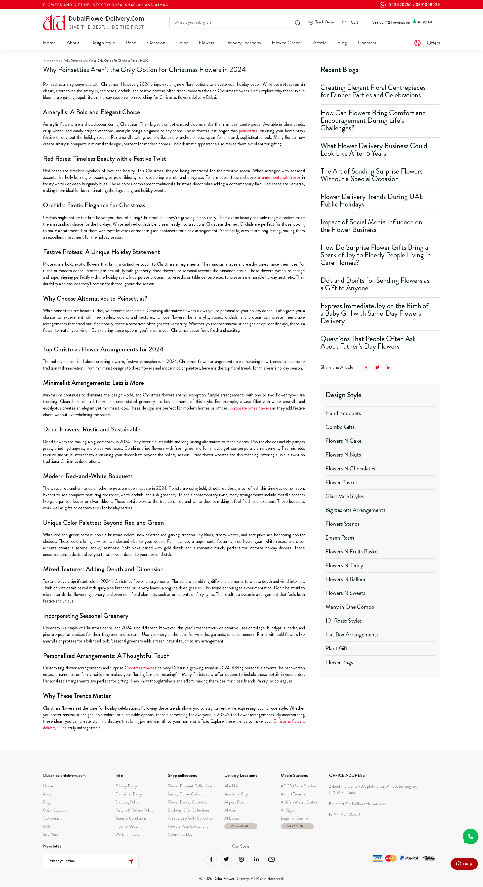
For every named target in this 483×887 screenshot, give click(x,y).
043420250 (400, 5)
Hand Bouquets (343, 413)
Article (320, 42)
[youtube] (271, 859)
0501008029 (428, 5)
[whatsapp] (470, 836)
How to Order (127, 826)
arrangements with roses (279, 177)
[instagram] (241, 859)
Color (182, 42)
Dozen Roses (340, 538)
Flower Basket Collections (189, 802)
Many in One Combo (350, 607)
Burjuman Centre (294, 818)
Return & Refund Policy (134, 810)
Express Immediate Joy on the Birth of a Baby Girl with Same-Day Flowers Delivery (374, 313)
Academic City (236, 794)
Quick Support (54, 810)
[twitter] (226, 859)
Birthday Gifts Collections (189, 810)
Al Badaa (231, 818)
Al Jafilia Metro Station (299, 802)
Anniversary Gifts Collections (191, 818)
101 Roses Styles (344, 621)
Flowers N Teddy (344, 565)
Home (49, 42)
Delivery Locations (243, 42)
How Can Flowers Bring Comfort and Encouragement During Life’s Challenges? (373, 120)
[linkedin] (256, 859)
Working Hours (127, 834)
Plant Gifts (338, 648)
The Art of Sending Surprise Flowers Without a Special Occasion (371, 175)
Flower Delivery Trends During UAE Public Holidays (372, 200)
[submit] (131, 861)
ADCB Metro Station (298, 786)
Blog (342, 42)
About (73, 42)
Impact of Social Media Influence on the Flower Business (371, 226)
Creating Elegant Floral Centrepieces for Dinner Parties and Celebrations (373, 91)
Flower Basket (341, 482)
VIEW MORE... (241, 826)
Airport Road (235, 802)
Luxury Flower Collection (188, 794)
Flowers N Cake (343, 441)
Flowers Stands (342, 524)
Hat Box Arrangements (352, 634)
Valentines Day (180, 834)
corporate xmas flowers (250, 408)
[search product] (297, 22)
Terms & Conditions (130, 818)
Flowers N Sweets (345, 593)
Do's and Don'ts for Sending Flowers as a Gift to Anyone (374, 284)
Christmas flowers (140, 668)
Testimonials (52, 818)
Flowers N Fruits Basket (352, 551)
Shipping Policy (127, 802)
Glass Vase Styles (345, 496)
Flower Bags (339, 662)
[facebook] (211, 859)
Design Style (103, 42)
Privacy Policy (126, 786)
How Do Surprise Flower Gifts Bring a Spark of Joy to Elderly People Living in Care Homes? (375, 255)
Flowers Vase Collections (188, 826)
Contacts (367, 42)
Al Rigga (287, 810)
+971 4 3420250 (344, 814)
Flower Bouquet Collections (190, 786)
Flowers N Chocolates (350, 468)
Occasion (156, 42)
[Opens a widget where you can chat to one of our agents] (464, 864)
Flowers (206, 42)
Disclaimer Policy (128, 794)
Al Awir (230, 810)
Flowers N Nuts (343, 455)
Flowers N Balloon (346, 579)
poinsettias (248, 131)
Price (131, 42)
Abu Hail (231, 786)
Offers (433, 42)
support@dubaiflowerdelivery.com (358, 804)
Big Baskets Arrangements (355, 510)
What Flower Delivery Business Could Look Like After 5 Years (373, 149)
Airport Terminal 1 (295, 794)
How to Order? (287, 42)
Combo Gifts (340, 427)
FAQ (47, 826)
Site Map (50, 834)
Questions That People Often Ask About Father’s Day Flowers (368, 342)
